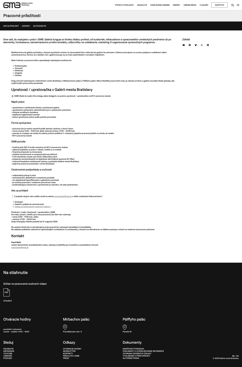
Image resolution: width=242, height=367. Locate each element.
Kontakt (26, 26)
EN (238, 5)
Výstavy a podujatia (124, 5)
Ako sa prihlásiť (11, 26)
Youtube (7, 353)
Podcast (7, 358)
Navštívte (219, 5)
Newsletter (69, 351)
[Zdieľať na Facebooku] (189, 45)
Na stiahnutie (39, 26)
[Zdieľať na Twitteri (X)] (195, 45)
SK (233, 356)
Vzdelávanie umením (160, 5)
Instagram (8, 351)
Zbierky (176, 5)
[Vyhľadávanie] (232, 5)
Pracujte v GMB (71, 356)
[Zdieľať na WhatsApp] (201, 45)
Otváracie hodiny (72, 349)
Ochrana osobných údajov (137, 353)
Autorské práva (131, 358)
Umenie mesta (190, 5)
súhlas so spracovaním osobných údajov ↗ (33, 206)
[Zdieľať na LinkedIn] (208, 45)
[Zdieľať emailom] (183, 45)
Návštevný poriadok (133, 349)
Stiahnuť (7, 301)
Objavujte (142, 5)
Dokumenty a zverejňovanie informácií (143, 351)
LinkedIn (7, 356)
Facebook (8, 349)
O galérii (204, 5)
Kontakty (68, 353)
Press (66, 358)
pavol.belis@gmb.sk (63, 196)
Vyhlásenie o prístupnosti (136, 356)
